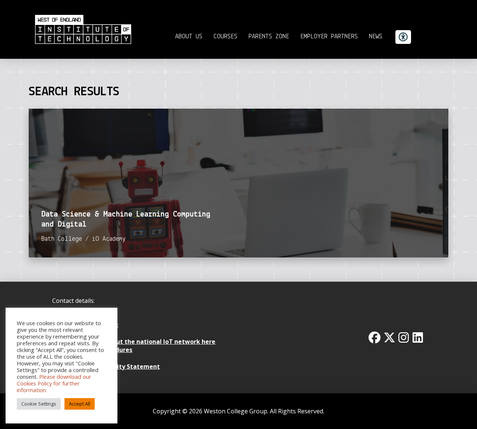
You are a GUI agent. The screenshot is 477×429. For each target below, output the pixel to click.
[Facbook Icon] (374, 337)
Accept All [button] (79, 403)
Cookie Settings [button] (38, 403)
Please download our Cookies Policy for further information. (54, 383)
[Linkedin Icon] (418, 337)
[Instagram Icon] (404, 337)
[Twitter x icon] (389, 337)
